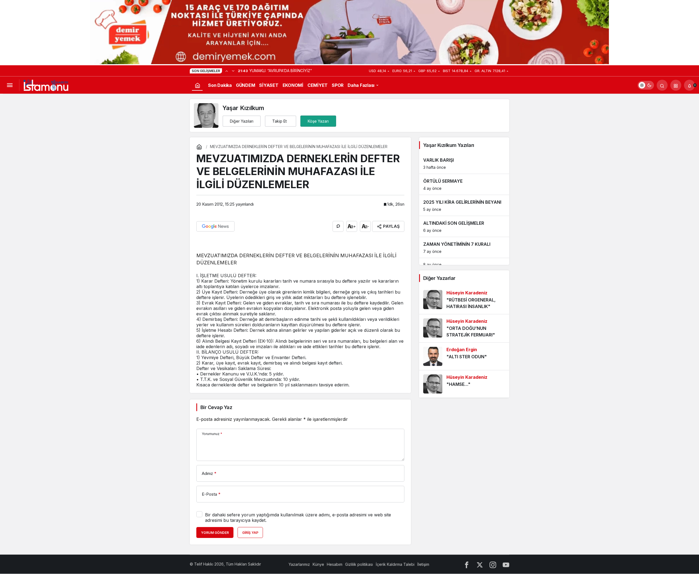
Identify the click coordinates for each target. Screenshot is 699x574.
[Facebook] (466, 564)
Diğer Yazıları (241, 121)
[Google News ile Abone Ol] (215, 226)
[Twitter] (479, 564)
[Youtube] (506, 564)
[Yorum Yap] (338, 226)
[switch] (646, 85)
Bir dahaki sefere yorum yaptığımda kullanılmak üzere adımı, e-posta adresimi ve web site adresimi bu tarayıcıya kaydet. (298, 517)
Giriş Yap (250, 533)
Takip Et (279, 121)
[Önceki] (226, 70)
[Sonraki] (233, 70)
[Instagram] (493, 564)
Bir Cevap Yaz (216, 407)
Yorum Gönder (215, 533)
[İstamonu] (45, 84)
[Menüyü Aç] (9, 85)
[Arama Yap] (662, 85)
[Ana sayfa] (197, 85)
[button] (675, 85)
